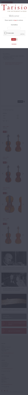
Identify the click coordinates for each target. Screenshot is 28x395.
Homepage (14, 44)
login (15, 20)
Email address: (14, 24)
